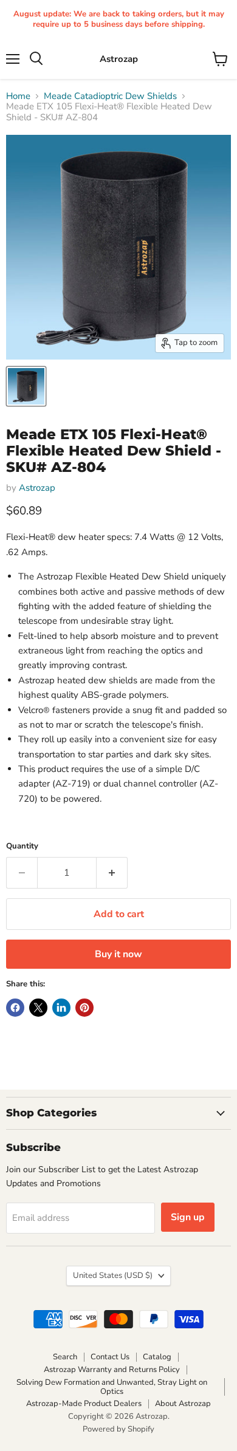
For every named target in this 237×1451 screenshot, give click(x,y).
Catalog (157, 1356)
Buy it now (118, 954)
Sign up (188, 1217)
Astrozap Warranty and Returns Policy (112, 1369)
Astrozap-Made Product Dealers (84, 1403)
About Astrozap (183, 1403)
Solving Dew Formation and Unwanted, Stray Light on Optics (111, 1387)
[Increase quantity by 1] (112, 873)
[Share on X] (38, 1008)
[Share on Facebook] (15, 1008)
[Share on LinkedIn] (61, 1008)
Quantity (22, 846)
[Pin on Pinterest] (84, 1008)
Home (18, 96)
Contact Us (110, 1356)
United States (113, 1275)
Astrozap (37, 488)
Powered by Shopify (118, 1429)
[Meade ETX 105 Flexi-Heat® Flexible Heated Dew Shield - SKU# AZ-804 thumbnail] (26, 386)
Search (65, 1356)
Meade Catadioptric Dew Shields (110, 96)
